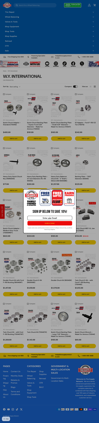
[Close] (74, 208)
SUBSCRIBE (50, 223)
